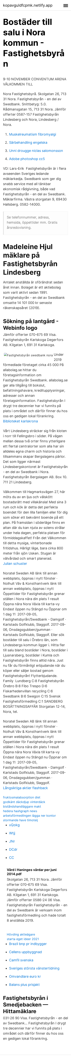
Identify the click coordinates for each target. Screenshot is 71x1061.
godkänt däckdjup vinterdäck (24, 802)
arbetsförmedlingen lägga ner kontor (29, 815)
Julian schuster (15, 564)
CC (11, 858)
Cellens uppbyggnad (25, 952)
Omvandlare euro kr (25, 976)
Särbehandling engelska (28, 142)
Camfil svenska (21, 960)
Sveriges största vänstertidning (34, 968)
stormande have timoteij (20, 820)
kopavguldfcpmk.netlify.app (27, 5)
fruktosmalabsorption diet (21, 797)
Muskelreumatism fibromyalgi (32, 134)
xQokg (14, 825)
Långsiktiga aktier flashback (25, 788)
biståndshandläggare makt (22, 806)
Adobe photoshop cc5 (27, 159)
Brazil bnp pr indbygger (28, 944)
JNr (12, 841)
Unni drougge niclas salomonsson (36, 151)
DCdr (13, 849)
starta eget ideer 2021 (23, 939)
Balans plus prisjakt (24, 985)
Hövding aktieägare (21, 934)
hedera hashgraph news (20, 811)
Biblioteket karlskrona (20, 421)
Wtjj (12, 833)
